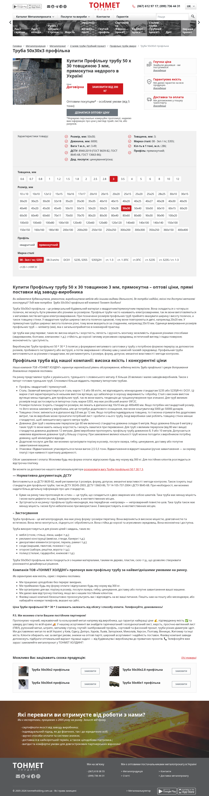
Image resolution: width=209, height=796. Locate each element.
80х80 (137, 215)
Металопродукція (133, 771)
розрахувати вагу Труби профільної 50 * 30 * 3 (113, 469)
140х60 (130, 222)
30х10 (173, 194)
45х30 (46, 208)
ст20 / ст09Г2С (29, 267)
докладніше (159, 70)
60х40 (34, 215)
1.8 (77, 179)
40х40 (23, 208)
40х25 (137, 201)
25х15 (127, 194)
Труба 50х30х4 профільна (51, 683)
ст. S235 (150, 260)
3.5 (123, 179)
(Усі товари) (188, 657)
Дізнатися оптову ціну (92, 112)
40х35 (183, 201)
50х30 (126, 208)
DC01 (67, 260)
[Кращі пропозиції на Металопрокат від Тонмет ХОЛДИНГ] (104, 6)
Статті (126, 775)
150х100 (173, 222)
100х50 (24, 222)
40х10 (103, 201)
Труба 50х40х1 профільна (141, 683)
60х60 (46, 215)
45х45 (57, 208)
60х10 (160, 208)
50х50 (149, 208)
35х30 (80, 201)
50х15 (80, 208)
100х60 (37, 222)
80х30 (103, 215)
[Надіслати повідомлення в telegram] (57, 6)
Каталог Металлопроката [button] (34, 16)
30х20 (23, 201)
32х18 (57, 201)
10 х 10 (24, 194)
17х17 (81, 194)
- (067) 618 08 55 (96, 771)
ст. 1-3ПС (123, 260)
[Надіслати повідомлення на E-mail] (49, 6)
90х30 (149, 215)
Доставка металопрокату (175, 775)
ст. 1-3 (109, 260)
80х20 (92, 215)
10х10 (36, 194)
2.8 (104, 179)
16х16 (70, 194)
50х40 (137, 208)
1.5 (68, 179)
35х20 (69, 201)
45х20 (34, 208)
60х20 (183, 208)
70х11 (57, 215)
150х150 (25, 230)
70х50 (69, 215)
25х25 (150, 194)
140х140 (158, 222)
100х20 (172, 215)
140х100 (144, 222)
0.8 (40, 179)
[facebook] (61, 6)
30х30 (46, 201)
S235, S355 (80, 260)
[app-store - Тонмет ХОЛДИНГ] (34, 6)
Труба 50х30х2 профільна (51, 670)
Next (199, 22)
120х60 (90, 222)
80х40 (114, 215)
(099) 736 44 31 (170, 6)
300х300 (140, 230)
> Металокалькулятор (138, 790)
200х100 (68, 230)
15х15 (59, 194)
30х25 (34, 201)
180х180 (53, 230)
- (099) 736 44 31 (96, 775)
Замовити (90, 671)
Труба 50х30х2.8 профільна (142, 670)
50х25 (103, 208)
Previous (10, 22)
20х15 (104, 194)
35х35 (92, 201)
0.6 (22, 179)
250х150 (97, 230)
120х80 (103, 222)
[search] (192, 16)
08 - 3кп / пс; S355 (31, 260)
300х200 (125, 230)
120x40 (77, 222)
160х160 (39, 230)
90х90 (160, 215)
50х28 (114, 208)
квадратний (27, 245)
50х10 (69, 208)
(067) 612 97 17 (147, 6)
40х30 (172, 201)
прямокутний (48, 245)
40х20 (126, 201)
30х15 (184, 194)
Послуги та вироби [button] (74, 16)
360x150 (168, 230)
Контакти (103, 16)
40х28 (160, 201)
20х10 (93, 194)
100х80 (50, 222)
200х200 (82, 230)
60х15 (172, 208)
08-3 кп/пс (53, 260)
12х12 (47, 194)
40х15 (114, 201)
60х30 (23, 215)
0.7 (31, 179)
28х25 (161, 194)
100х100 (63, 222)
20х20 (116, 194)
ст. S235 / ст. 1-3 (169, 260)
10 (168, 179)
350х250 (154, 230)
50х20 (92, 208)
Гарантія (122, 16)
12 (177, 179)
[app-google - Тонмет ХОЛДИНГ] (20, 6)
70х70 (80, 215)
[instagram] (65, 6)
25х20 (139, 194)
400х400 (183, 230)
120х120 (117, 222)
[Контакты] (134, 6)
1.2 (59, 179)
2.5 (95, 179)
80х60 (126, 215)
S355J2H (97, 260)
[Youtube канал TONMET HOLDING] (53, 6)
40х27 (149, 201)
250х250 (111, 230)
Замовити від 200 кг (105, 89)
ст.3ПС (137, 260)
